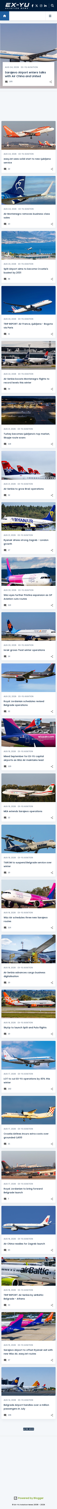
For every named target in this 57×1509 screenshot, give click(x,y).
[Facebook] (32, 5)
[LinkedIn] (45, 5)
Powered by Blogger (30, 1498)
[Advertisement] (28, 106)
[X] (36, 5)
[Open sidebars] (50, 15)
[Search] (52, 5)
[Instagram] (41, 5)
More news (28, 1429)
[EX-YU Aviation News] (16, 5)
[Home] (4, 15)
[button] (50, 82)
